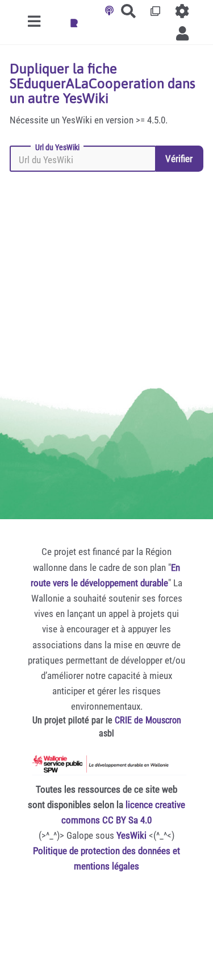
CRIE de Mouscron (148, 720)
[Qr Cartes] (156, 11)
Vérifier (179, 158)
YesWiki (131, 835)
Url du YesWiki (57, 147)
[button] (182, 33)
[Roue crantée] (182, 11)
